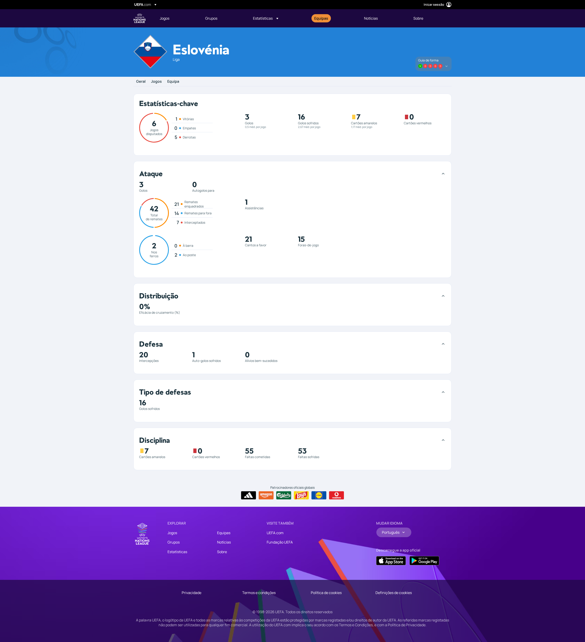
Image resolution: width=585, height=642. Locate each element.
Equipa (173, 82)
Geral (141, 82)
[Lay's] (301, 495)
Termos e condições (259, 592)
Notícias (224, 542)
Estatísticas (177, 551)
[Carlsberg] (283, 495)
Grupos (174, 542)
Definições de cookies (393, 592)
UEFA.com (275, 532)
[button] (265, 18)
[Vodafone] (336, 495)
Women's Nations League (139, 18)
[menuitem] (177, 18)
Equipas (223, 532)
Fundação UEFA (280, 542)
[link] (164, 18)
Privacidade (191, 592)
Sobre (222, 551)
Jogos (156, 82)
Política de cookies (326, 592)
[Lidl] (318, 495)
